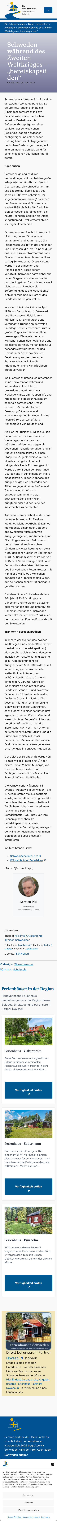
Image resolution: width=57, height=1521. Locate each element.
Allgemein (21, 935)
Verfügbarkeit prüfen (28, 1090)
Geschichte (35, 935)
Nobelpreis (19, 969)
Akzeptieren (28, 1495)
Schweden (22, 953)
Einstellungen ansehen (28, 1510)
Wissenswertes (23, 964)
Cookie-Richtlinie (14, 1517)
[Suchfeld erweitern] (48, 10)
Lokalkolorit (24, 945)
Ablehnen (28, 1502)
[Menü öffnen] (41, 10)
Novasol (12, 1358)
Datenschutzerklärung (31, 1517)
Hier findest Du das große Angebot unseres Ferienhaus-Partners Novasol (28, 1384)
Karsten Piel (13, 82)
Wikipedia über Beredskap (26, 860)
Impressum (45, 1517)
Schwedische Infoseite (24, 856)
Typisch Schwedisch (17, 940)
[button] (52, 1464)
